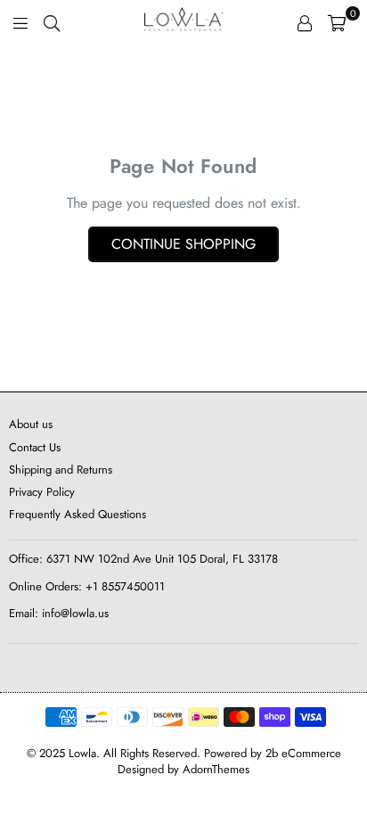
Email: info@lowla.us (59, 613)
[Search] (52, 22)
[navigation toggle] (20, 22)
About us (31, 424)
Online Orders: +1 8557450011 (87, 586)
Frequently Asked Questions (77, 514)
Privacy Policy (42, 491)
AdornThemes (216, 769)
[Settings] (305, 22)
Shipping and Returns (60, 469)
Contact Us (35, 447)
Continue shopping (183, 244)
